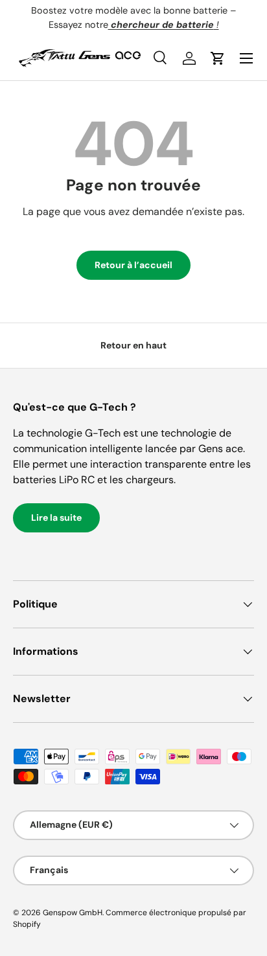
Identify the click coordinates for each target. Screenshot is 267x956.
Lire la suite (56, 517)
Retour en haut (133, 345)
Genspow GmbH (72, 912)
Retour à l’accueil (133, 265)
